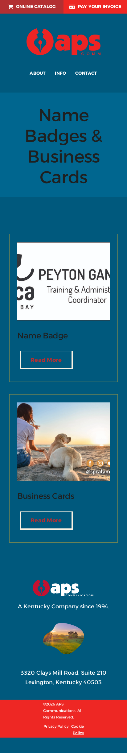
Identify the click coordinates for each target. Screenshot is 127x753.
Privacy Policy (55, 726)
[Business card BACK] (63, 405)
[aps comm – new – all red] (64, 31)
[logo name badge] (63, 244)
